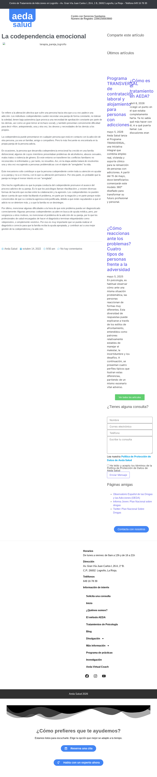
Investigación (94, 659)
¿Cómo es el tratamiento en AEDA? (141, 88)
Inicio (89, 603)
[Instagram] (95, 676)
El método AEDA (96, 617)
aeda (22, 16)
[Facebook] (87, 676)
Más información (95, 645)
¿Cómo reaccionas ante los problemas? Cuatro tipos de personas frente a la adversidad (119, 249)
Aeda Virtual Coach (97, 666)
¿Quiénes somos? (96, 610)
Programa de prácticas (99, 652)
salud (22, 24)
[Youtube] (104, 676)
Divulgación (93, 638)
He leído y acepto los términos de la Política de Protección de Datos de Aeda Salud (129, 468)
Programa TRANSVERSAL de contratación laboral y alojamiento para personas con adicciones (122, 101)
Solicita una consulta (98, 596)
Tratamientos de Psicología (102, 624)
